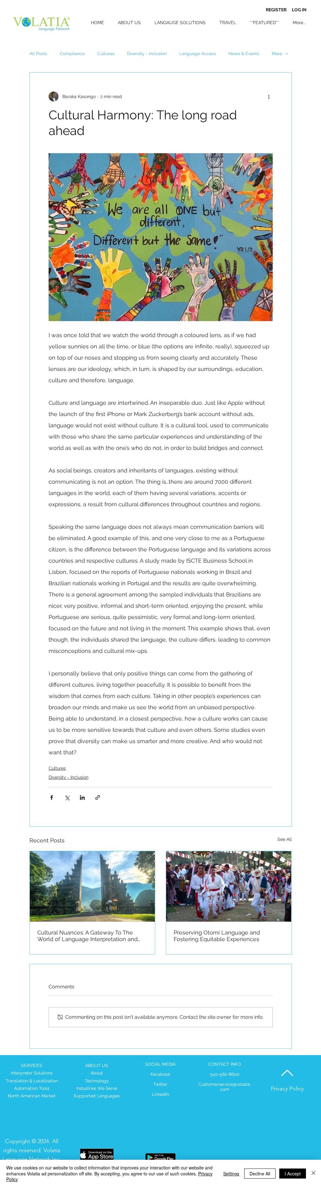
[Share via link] (98, 797)
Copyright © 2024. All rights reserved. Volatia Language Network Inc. (32, 1150)
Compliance (72, 53)
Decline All (260, 1173)
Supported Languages (97, 1095)
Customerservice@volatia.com (224, 1087)
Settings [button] (231, 1173)
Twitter (160, 1084)
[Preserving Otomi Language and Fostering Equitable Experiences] (228, 886)
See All (284, 839)
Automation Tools (32, 1088)
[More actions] (269, 96)
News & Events (244, 53)
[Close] (313, 1173)
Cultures (105, 53)
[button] (262, 22)
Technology (97, 1080)
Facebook (160, 1074)
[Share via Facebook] (52, 797)
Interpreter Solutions (32, 1072)
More (277, 53)
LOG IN (299, 9)
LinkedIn (160, 1094)
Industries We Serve (96, 1088)
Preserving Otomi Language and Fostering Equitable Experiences (217, 935)
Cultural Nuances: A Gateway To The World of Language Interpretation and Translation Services (87, 935)
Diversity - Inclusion (147, 53)
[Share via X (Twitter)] (67, 797)
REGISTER (276, 9)
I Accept (293, 1173)
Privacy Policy (287, 1088)
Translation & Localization (32, 1080)
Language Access (197, 53)
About (97, 1072)
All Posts (38, 53)
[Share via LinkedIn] (82, 797)
